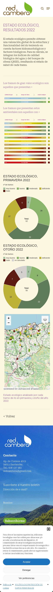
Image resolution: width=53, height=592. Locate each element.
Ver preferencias (26, 578)
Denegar (26, 570)
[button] (48, 529)
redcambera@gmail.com (17, 471)
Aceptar (26, 562)
